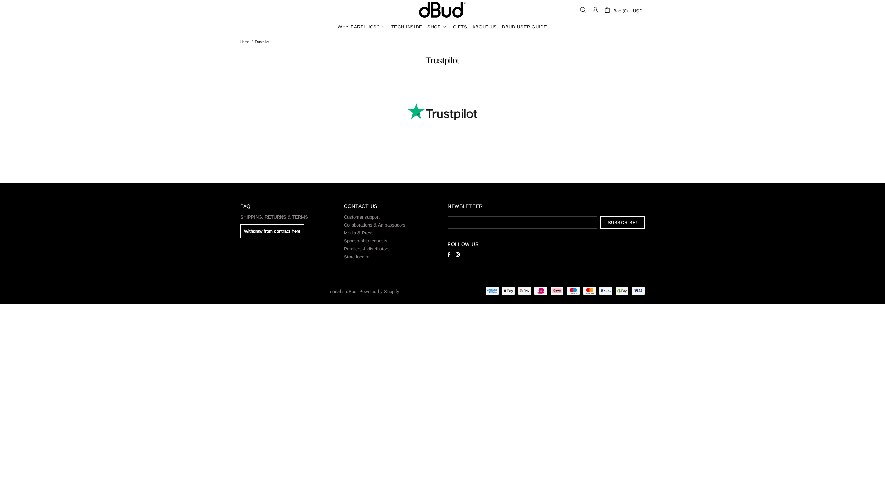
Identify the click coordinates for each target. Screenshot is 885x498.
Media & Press (359, 233)
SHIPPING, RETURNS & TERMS (274, 217)
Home (245, 42)
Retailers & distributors (367, 248)
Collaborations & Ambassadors (375, 225)
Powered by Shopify (379, 291)
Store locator (357, 256)
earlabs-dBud (442, 10)
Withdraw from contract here (272, 231)
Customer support (362, 217)
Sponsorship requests (366, 240)
